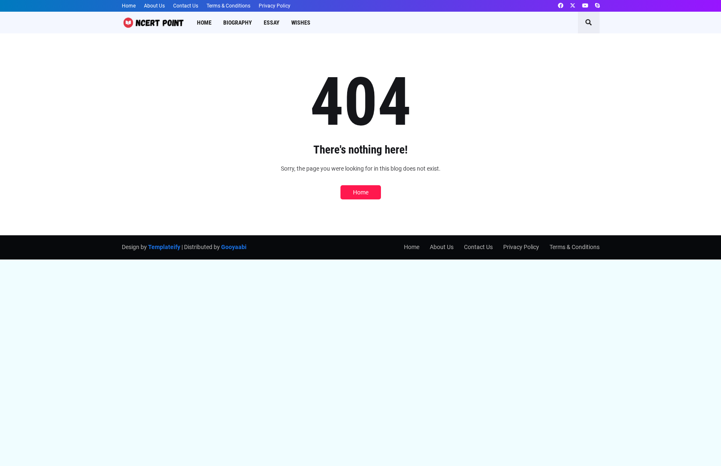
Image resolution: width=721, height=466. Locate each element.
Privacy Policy (274, 6)
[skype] (597, 6)
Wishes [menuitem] (300, 22)
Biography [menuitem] (237, 22)
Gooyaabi (234, 247)
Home (129, 6)
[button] (589, 22)
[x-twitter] (572, 6)
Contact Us (185, 6)
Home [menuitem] (204, 22)
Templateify (164, 247)
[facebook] (560, 6)
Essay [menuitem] (272, 22)
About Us (154, 6)
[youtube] (585, 6)
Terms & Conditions (228, 6)
